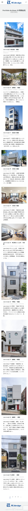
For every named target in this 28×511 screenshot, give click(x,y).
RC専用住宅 (12, 51)
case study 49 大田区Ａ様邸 (11, 169)
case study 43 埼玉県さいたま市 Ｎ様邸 (14, 243)
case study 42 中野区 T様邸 (11, 302)
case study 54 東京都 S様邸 (11, 49)
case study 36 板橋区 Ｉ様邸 (11, 417)
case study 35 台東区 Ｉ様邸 (11, 475)
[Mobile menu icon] (2, 2)
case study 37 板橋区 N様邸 (11, 359)
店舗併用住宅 (10, 89)
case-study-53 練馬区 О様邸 (11, 87)
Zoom (12, 34)
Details (16, 34)
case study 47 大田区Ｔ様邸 (11, 205)
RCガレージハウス (6, 51)
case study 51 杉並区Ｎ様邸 (11, 133)
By (17, 51)
